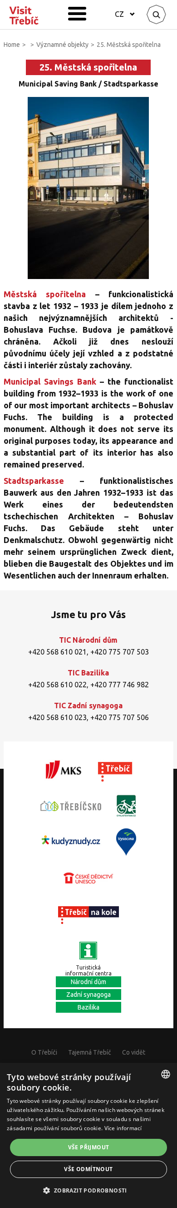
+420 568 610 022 (57, 684)
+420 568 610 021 (57, 652)
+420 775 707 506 (119, 717)
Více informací (123, 1128)
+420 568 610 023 (57, 717)
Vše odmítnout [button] (88, 1169)
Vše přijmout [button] (88, 1147)
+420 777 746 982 (119, 684)
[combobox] (165, 1074)
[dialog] (88, 1135)
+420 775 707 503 (119, 652)
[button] (88, 1191)
